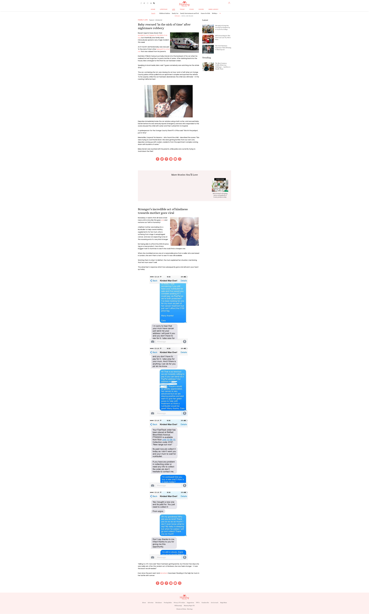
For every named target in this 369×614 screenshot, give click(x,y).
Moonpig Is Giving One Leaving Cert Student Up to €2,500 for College (222, 27)
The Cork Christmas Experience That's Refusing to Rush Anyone (223, 47)
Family (153, 13)
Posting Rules (168, 602)
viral (162, 220)
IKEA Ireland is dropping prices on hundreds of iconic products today (220, 195)
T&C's (198, 602)
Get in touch (214, 602)
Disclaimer (158, 602)
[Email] (175, 159)
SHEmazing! (178, 605)
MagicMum (223, 602)
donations (164, 573)
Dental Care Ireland (187, 16)
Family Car (175, 13)
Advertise (150, 602)
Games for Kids (205, 13)
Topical (151, 20)
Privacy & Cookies (179, 602)
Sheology (190, 609)
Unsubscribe (205, 602)
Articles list (158, 20)
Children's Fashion (164, 13)
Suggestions (190, 602)
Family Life (143, 20)
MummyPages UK (189, 605)
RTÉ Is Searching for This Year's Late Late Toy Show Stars (223, 37)
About (144, 602)
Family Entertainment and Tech (189, 13)
